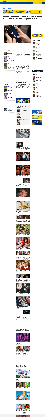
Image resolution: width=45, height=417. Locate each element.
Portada (4, 8)
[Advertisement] (9, 77)
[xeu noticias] (4, 1)
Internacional (9, 8)
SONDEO (7, 107)
